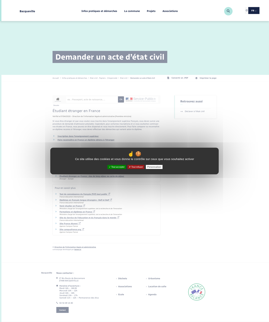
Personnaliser (154, 167)
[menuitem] (99, 11)
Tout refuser (137, 167)
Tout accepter (118, 167)
